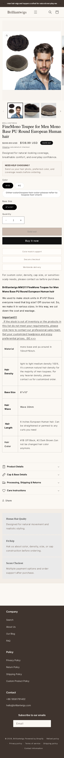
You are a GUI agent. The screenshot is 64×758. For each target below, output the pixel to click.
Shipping (5, 147)
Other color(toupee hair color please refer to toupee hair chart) (31, 194)
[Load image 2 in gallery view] (32, 110)
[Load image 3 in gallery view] (48, 110)
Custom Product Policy (17, 681)
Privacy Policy (13, 660)
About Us (11, 626)
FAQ (8, 640)
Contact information (33, 748)
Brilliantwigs (19, 739)
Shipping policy (50, 743)
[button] (36, 12)
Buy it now (32, 240)
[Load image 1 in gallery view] (15, 110)
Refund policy (53, 739)
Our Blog (10, 633)
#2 (21, 186)
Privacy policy (15, 743)
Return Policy (13, 667)
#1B (9, 186)
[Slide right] (60, 111)
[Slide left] (3, 111)
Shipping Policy (14, 674)
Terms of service (32, 743)
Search (9, 619)
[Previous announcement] (3, 3)
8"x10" (11, 208)
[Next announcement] (60, 3)
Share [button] (8, 500)
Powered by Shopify (34, 739)
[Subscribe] (47, 723)
